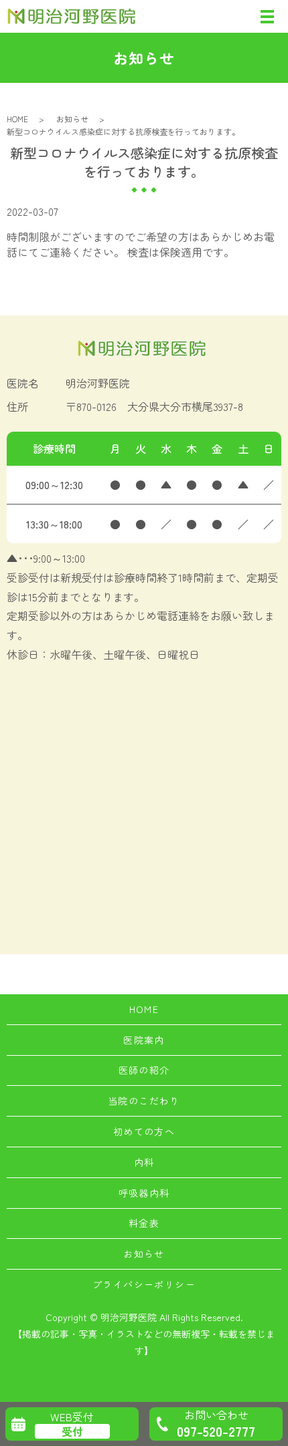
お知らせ (72, 118)
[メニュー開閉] (267, 16)
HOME (17, 118)
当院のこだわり (144, 1100)
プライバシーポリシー (144, 1284)
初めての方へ (144, 1131)
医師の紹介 (144, 1069)
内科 (144, 1162)
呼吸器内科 (144, 1192)
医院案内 (144, 1039)
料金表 (144, 1223)
